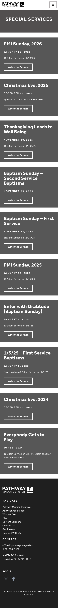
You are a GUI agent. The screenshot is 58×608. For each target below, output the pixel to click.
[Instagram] (5, 579)
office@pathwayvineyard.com (18, 545)
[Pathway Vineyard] (13, 4)
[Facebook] (13, 579)
